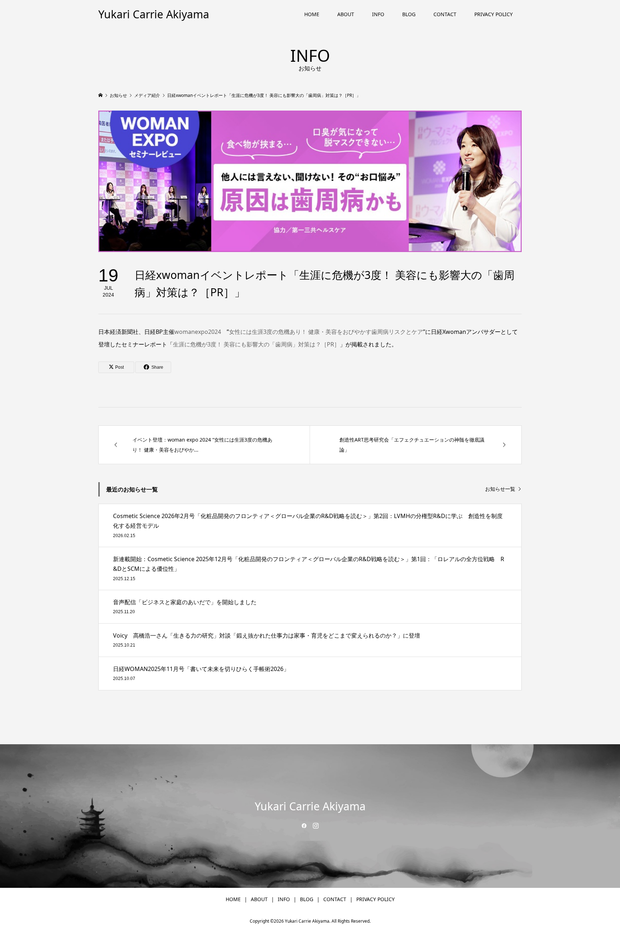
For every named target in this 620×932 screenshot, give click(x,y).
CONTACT (444, 14)
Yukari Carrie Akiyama (153, 14)
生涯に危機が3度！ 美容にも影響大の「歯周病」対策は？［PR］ (256, 344)
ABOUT (345, 14)
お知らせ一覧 (500, 489)
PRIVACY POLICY (493, 14)
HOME (311, 14)
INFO (378, 14)
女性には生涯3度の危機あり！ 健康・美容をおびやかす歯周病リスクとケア (326, 332)
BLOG (408, 14)
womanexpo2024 (197, 332)
